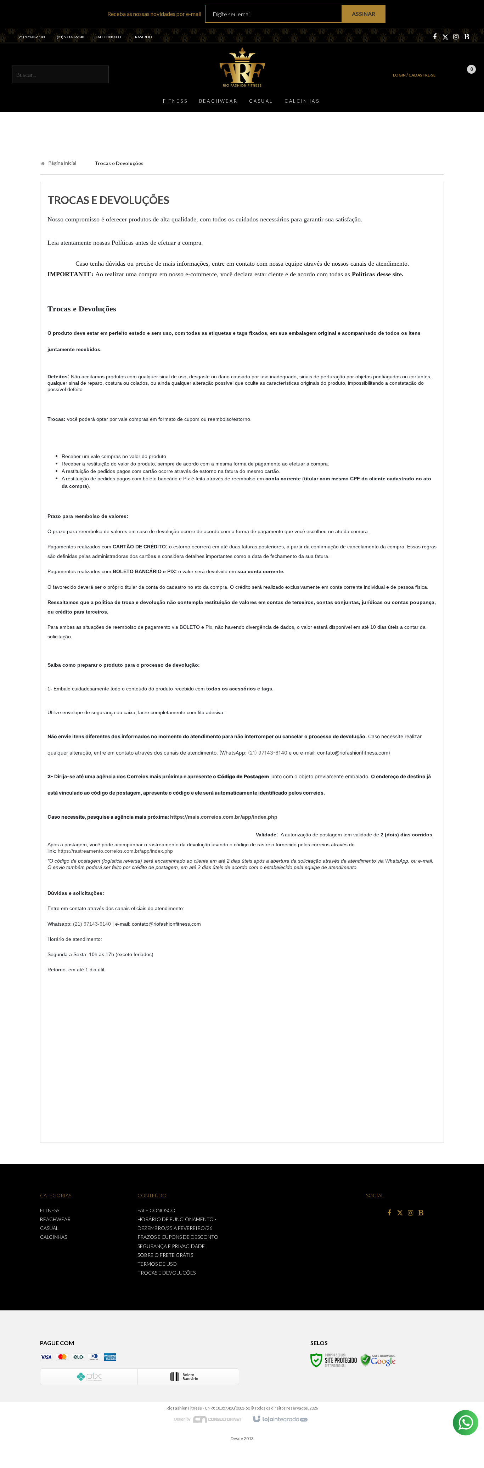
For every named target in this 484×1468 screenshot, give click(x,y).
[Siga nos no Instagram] (456, 37)
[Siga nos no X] (445, 37)
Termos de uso (157, 1264)
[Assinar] (363, 14)
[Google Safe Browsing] (378, 1359)
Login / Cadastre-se (414, 75)
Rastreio (143, 37)
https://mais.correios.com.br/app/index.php (223, 817)
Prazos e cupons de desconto (177, 1237)
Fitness (49, 1210)
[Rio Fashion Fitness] (242, 67)
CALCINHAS (53, 1237)
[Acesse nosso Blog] (466, 37)
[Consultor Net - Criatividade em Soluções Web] (211, 1419)
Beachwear (55, 1219)
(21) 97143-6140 (31, 37)
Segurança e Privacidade (171, 1246)
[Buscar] (99, 75)
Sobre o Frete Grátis (165, 1255)
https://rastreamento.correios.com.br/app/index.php (115, 851)
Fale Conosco (108, 37)
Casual (49, 1228)
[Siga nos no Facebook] (434, 37)
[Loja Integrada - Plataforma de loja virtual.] (279, 1419)
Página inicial (62, 163)
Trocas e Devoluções (166, 1273)
